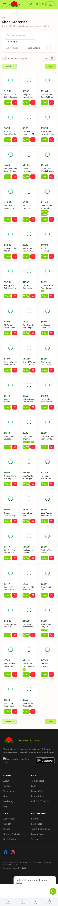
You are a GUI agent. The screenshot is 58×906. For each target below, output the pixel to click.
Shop (8, 903)
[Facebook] (5, 852)
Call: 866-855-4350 (40, 801)
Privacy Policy (37, 834)
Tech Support (37, 780)
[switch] (4, 58)
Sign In (49, 903)
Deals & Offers (10, 839)
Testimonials (9, 791)
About (6, 780)
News (6, 796)
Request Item (37, 796)
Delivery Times (38, 791)
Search (22, 903)
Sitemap (35, 839)
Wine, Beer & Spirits (17, 58)
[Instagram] (13, 852)
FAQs (33, 786)
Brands (6, 829)
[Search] (31, 4)
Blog (5, 806)
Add (9, 102)
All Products (9, 818)
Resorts (34, 818)
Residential (36, 823)
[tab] (46, 58)
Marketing (8, 801)
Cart (35, 903)
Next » (50, 66)
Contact (7, 786)
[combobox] (14, 48)
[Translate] (37, 4)
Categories (8, 823)
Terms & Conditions (40, 829)
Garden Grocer (29, 740)
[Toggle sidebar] (4, 4)
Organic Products (11, 834)
